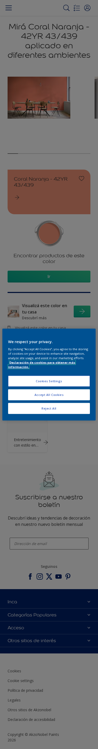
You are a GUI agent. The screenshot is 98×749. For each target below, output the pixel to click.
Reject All (49, 408)
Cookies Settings (49, 381)
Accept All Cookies (49, 395)
